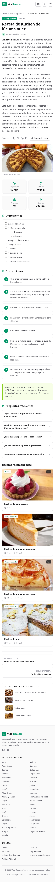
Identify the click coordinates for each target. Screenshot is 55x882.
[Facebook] (14, 138)
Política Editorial (9, 859)
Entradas (33, 777)
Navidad (33, 847)
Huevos (5, 785)
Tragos (5, 831)
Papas (4, 800)
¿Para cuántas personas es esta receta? (23, 436)
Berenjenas (7, 766)
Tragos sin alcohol (37, 831)
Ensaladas (6, 777)
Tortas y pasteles (17, 13)
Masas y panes (8, 797)
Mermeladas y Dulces (39, 797)
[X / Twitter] (18, 138)
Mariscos (33, 793)
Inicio (4, 13)
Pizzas (32, 804)
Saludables (7, 820)
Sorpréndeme (35, 851)
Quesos (5, 816)
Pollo (4, 808)
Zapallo (5, 835)
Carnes (5, 770)
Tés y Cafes (34, 823)
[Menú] (50, 4)
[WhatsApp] (22, 138)
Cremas (5, 774)
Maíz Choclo (7, 793)
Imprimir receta (41, 138)
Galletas (5, 781)
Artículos (6, 851)
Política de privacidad (11, 855)
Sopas (4, 823)
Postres (33, 808)
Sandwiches (35, 820)
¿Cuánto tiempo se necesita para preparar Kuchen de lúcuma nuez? (24, 426)
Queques (33, 812)
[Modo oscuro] (44, 4)
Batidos (33, 762)
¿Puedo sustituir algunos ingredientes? (23, 445)
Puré (4, 812)
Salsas (32, 816)
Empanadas (35, 774)
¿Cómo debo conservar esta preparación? (24, 454)
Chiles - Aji (34, 770)
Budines (33, 766)
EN (38, 4)
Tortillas (33, 827)
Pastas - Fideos (36, 800)
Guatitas (33, 781)
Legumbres (34, 789)
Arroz (4, 762)
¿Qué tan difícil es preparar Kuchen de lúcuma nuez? (23, 415)
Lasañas (5, 789)
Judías (32, 785)
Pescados (6, 804)
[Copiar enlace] (26, 138)
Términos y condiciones (40, 855)
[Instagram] (7, 750)
